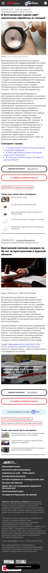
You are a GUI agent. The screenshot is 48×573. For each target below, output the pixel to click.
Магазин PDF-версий (12, 483)
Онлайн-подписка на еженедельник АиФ (23, 480)
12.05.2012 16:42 (7, 9)
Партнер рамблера (34, 562)
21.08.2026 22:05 (7, 240)
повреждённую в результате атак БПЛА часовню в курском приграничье (20, 345)
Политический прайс (13, 491)
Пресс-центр (28, 473)
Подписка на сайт (11, 473)
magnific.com (7, 289)
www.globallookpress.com (17, 56)
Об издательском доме (14, 476)
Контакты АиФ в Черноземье (16, 470)
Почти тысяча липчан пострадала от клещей (27, 219)
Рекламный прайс (11, 467)
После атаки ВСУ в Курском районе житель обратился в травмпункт (27, 441)
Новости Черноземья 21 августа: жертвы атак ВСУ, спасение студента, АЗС (23, 369)
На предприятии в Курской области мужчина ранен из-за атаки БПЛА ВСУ (27, 449)
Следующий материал (23, 566)
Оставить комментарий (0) (24, 178)
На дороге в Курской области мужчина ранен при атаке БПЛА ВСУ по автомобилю (28, 434)
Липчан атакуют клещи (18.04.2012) (23, 205)
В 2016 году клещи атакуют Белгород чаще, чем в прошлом (22, 153)
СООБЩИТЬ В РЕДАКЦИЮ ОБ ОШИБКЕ (19, 495)
